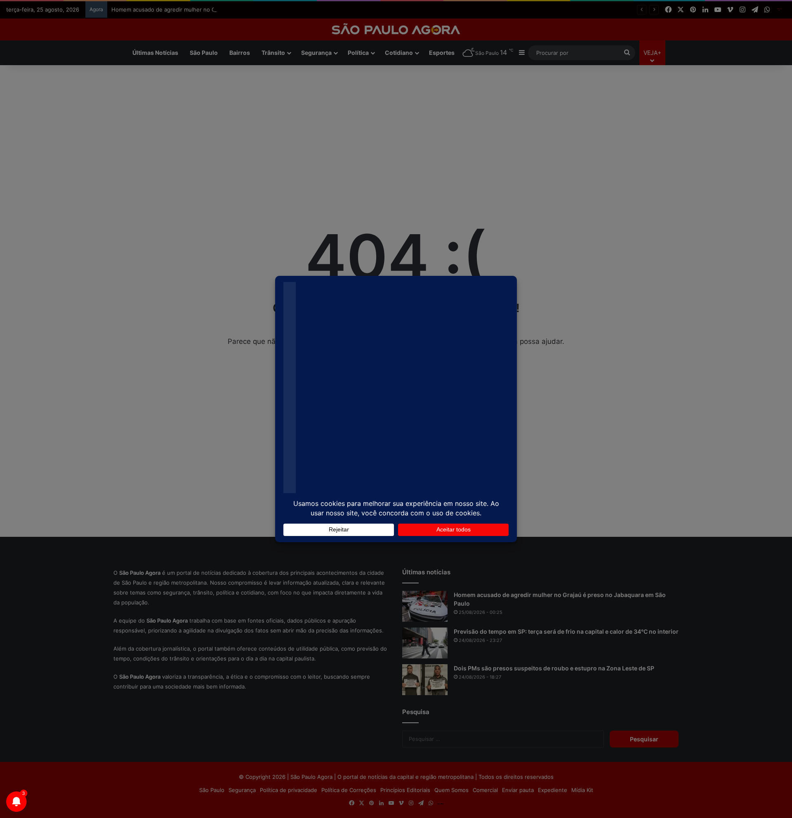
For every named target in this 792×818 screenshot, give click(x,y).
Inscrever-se (456, 83)
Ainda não (389, 83)
